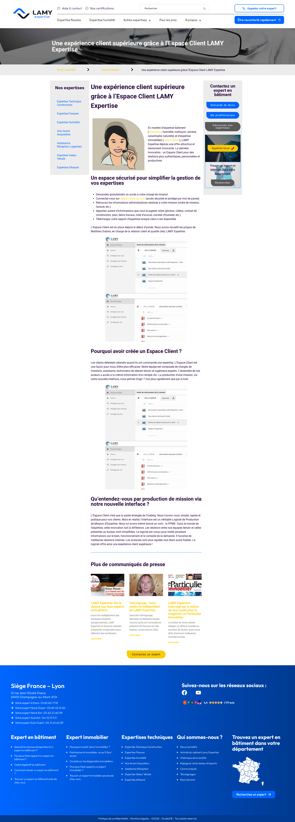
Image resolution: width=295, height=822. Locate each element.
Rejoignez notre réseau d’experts (198, 763)
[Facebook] (184, 692)
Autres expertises (135, 20)
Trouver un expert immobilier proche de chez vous (92, 777)
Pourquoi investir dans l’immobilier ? (90, 747)
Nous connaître (66, 69)
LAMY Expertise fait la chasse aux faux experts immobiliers (107, 606)
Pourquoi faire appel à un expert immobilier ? (88, 768)
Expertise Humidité (68, 122)
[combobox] (174, 8)
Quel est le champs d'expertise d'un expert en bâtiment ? (33, 748)
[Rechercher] (205, 9)
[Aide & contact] (58, 8)
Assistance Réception (137, 768)
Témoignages (187, 774)
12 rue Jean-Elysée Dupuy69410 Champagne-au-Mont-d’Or (34, 695)
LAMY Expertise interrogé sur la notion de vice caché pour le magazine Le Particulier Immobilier (184, 610)
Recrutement (187, 779)
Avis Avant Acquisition (64, 132)
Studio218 (167, 818)
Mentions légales (139, 818)
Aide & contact (72, 8)
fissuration (155, 131)
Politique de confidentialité (113, 818)
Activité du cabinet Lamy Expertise (199, 752)
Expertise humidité (102, 20)
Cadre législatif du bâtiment (29, 764)
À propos (191, 20)
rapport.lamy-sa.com (132, 198)
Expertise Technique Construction (69, 103)
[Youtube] (198, 692)
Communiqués (110, 69)
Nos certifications (102, 8)
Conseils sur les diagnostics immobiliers (91, 761)
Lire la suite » (97, 639)
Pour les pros (168, 20)
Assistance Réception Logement (69, 145)
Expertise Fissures (68, 113)
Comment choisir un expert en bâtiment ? (36, 771)
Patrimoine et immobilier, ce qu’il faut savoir (90, 754)
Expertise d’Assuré (68, 167)
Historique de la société (193, 757)
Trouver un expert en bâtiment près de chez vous (35, 780)
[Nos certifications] (86, 8)
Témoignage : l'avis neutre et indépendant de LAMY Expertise (144, 606)
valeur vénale (171, 140)
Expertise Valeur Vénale (66, 157)
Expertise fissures (69, 20)
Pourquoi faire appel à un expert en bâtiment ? (34, 757)
